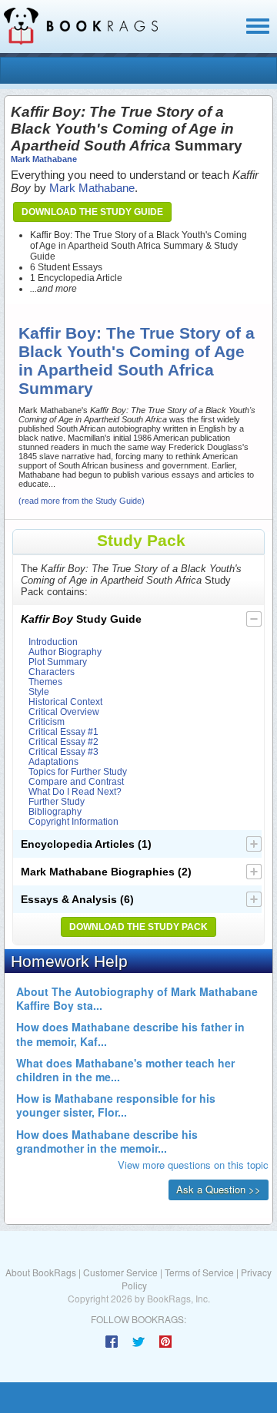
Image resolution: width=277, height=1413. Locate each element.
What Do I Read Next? (75, 791)
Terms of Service (199, 1272)
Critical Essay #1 (63, 731)
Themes (45, 682)
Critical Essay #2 (63, 741)
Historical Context (65, 701)
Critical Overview (63, 711)
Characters (51, 672)
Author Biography (65, 652)
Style (38, 692)
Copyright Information (73, 821)
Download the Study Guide (92, 212)
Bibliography (55, 811)
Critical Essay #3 (63, 751)
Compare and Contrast (76, 781)
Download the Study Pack (138, 927)
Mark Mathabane (44, 159)
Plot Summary (57, 662)
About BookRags (40, 1272)
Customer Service (120, 1272)
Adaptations (53, 761)
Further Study (56, 801)
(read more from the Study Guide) (81, 500)
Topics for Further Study (77, 771)
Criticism (46, 721)
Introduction (53, 642)
